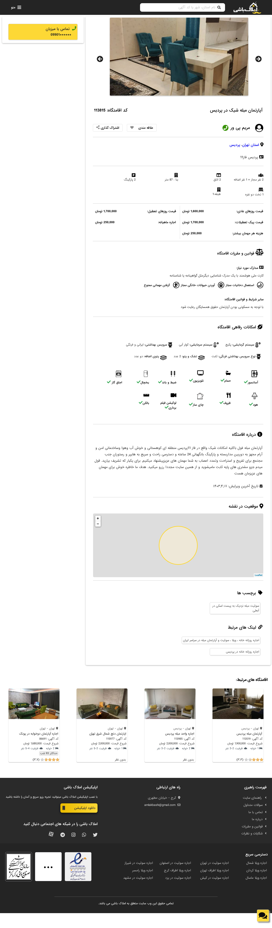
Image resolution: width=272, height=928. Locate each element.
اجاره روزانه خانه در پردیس (242, 651)
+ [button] (98, 518)
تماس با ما (255, 812)
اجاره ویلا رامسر (142, 870)
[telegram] (62, 835)
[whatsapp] (84, 835)
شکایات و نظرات (252, 833)
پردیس (235, 145)
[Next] (258, 59)
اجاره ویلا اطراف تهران (214, 870)
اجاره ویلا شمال (256, 863)
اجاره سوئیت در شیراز (139, 863)
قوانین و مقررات (252, 826)
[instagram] (73, 835)
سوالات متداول (253, 805)
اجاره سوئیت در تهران (214, 863)
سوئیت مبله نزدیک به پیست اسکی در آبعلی (235, 608)
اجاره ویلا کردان (256, 870)
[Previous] (100, 59)
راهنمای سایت (253, 797)
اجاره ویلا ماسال (256, 877)
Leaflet (258, 575)
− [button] (98, 524)
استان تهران (250, 145)
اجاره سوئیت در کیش (214, 877)
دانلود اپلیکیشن (84, 808)
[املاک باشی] (247, 7)
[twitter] (95, 835)
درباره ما (257, 819)
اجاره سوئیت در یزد (178, 877)
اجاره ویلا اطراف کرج (177, 870)
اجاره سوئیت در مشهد (138, 877)
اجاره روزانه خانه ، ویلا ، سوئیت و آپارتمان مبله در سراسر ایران (221, 640)
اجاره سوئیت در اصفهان (175, 863)
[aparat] (51, 835)
